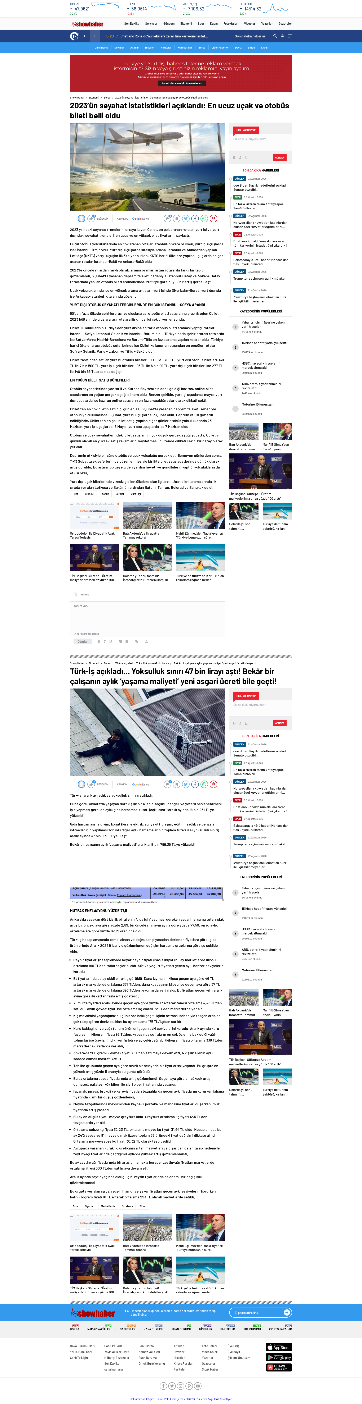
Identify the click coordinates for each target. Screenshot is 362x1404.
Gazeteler (285, 23)
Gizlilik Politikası (165, 1399)
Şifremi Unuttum (239, 1357)
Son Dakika (131, 23)
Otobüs (105, 493)
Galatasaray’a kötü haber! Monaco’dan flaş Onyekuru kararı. (164, 36)
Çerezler (182, 1399)
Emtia (251, 47)
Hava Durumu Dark (82, 1346)
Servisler (151, 23)
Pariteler (166, 47)
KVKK (191, 1399)
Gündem (169, 23)
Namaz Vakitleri (99, 1328)
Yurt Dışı (136, 493)
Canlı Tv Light (79, 1357)
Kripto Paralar (280, 1328)
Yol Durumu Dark (81, 1352)
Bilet (75, 493)
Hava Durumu (153, 1328)
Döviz (238, 47)
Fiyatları (89, 1206)
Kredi (264, 47)
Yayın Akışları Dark (116, 1352)
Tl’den (143, 1206)
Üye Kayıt (234, 1352)
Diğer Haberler (220, 47)
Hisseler (150, 47)
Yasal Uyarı (226, 1399)
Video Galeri (210, 1352)
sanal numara (113, 1369)
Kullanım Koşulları (207, 1399)
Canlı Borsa (101, 47)
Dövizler (119, 47)
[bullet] (126, 641)
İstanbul (89, 493)
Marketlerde (108, 1206)
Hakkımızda (137, 1399)
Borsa (201, 47)
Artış (75, 1206)
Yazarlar (267, 23)
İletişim (150, 1399)
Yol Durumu (252, 1328)
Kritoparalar (185, 47)
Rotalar (119, 493)
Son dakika (250, 36)
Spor (201, 23)
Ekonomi (186, 23)
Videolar (249, 23)
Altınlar (134, 47)
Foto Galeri (231, 23)
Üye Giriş (233, 1346)
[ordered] (121, 641)
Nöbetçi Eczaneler (116, 1357)
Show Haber (77, 97)
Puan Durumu (181, 1328)
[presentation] (84, 36)
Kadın (214, 23)
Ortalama (127, 1206)
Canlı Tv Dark (113, 1346)
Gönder (83, 641)
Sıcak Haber (210, 1369)
